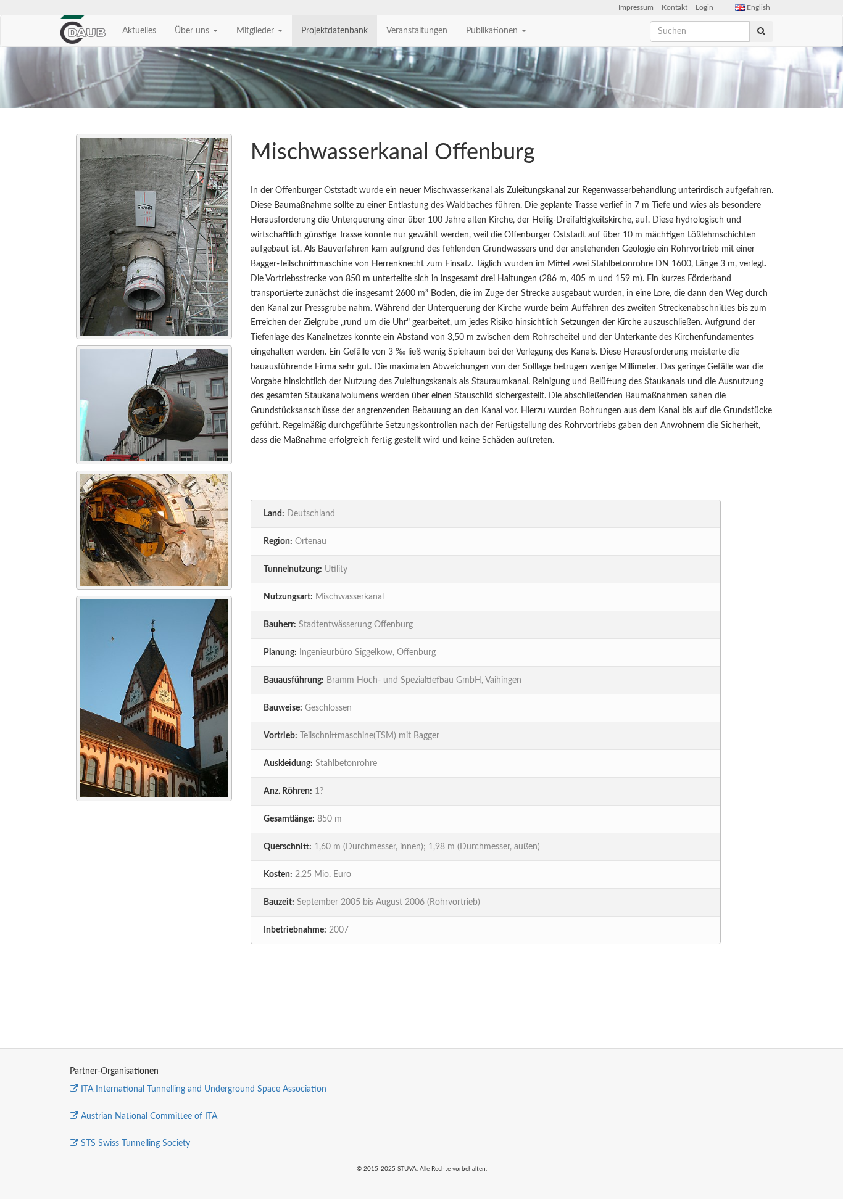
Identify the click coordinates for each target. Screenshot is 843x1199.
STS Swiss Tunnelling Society (135, 1143)
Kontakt (674, 7)
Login (704, 7)
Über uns (193, 31)
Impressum (636, 7)
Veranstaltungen (416, 31)
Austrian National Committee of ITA (149, 1116)
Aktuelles (139, 31)
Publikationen (493, 31)
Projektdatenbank (334, 31)
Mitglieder (256, 31)
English (757, 7)
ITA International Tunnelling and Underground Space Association (203, 1089)
